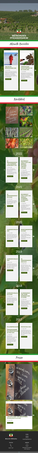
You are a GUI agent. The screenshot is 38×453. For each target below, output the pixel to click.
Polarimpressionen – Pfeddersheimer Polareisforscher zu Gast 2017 (13, 329)
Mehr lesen (8, 79)
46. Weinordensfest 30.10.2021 (12, 196)
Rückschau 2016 (26, 326)
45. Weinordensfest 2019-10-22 (26, 260)
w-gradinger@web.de (27, 439)
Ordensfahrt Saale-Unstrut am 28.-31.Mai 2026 (26, 68)
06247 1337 (11, 447)
